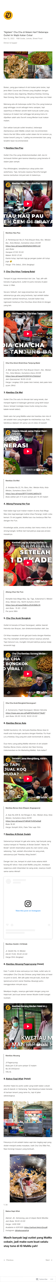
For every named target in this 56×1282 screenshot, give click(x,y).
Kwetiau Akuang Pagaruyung (21, 964)
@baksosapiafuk (22, 1230)
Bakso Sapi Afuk (14, 1078)
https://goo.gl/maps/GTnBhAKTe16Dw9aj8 (23, 821)
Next (48, 1260)
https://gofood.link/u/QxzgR (35, 1227)
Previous (9, 1260)
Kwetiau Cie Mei (14, 392)
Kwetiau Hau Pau (14, 148)
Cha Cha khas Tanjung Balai (20, 271)
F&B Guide (20, 38)
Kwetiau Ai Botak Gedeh (18, 834)
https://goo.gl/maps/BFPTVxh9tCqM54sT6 (23, 494)
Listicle (29, 38)
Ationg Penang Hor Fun (18, 503)
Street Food (37, 38)
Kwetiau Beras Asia (16, 723)
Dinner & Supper (10, 43)
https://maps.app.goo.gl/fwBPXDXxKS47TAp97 (25, 713)
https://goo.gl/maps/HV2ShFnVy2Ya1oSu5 (23, 376)
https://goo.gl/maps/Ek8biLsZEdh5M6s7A (23, 605)
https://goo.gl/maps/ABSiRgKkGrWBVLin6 (23, 246)
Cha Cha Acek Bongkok (18, 618)
